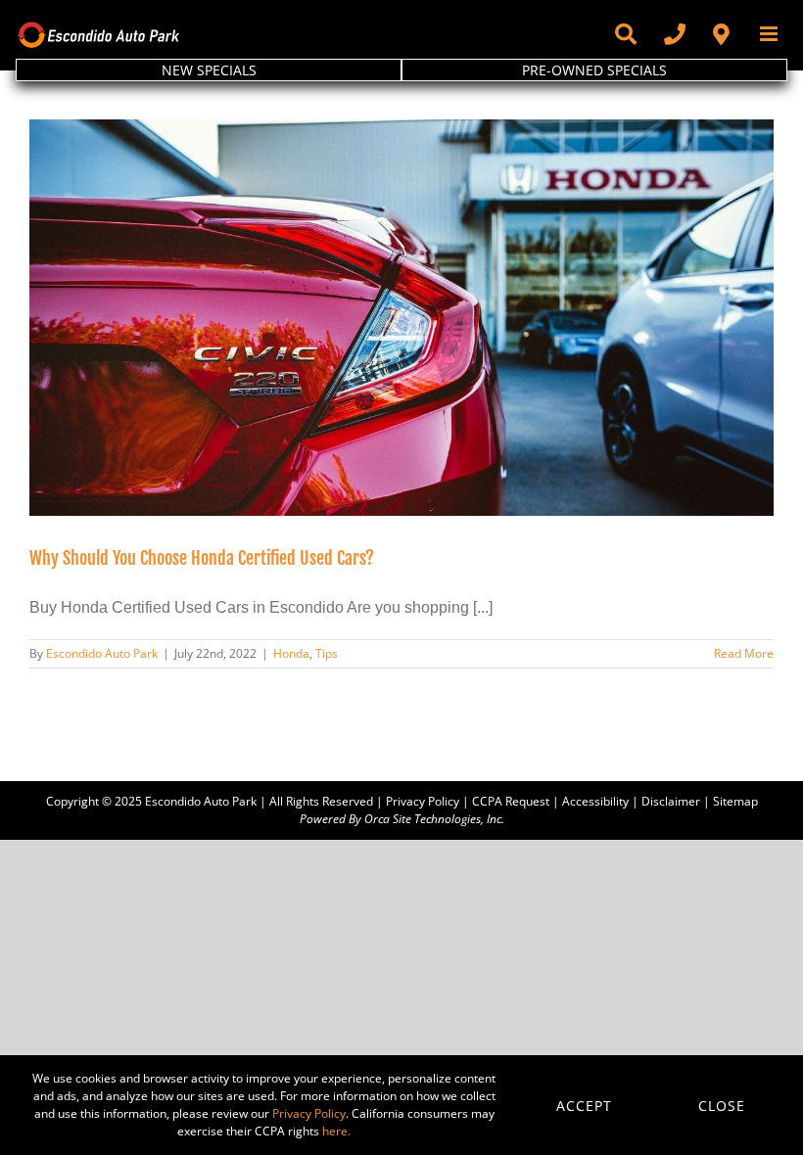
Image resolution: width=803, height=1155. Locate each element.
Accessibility (595, 801)
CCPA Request (510, 801)
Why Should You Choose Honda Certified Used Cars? (201, 558)
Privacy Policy (422, 801)
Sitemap (735, 801)
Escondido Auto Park (102, 653)
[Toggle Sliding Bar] (625, 34)
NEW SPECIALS (209, 70)
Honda (291, 653)
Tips (326, 653)
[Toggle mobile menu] (770, 33)
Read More (744, 653)
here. (336, 1131)
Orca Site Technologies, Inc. (434, 818)
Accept (584, 1105)
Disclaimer (670, 801)
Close (721, 1105)
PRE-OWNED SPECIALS (594, 70)
